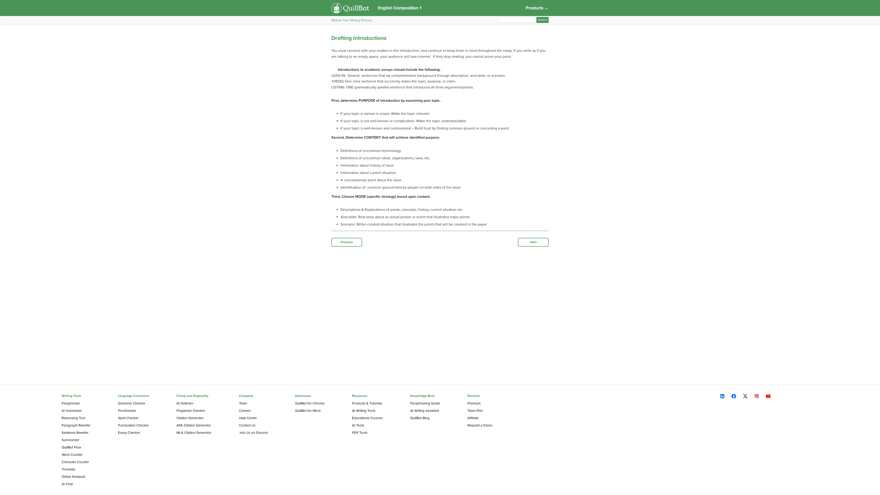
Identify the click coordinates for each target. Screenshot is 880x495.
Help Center (248, 418)
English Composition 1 (399, 8)
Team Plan (475, 411)
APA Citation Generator (193, 425)
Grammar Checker (131, 403)
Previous (347, 242)
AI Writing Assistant (424, 411)
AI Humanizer (72, 411)
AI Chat (67, 484)
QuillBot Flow (71, 447)
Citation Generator (190, 418)
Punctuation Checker (133, 425)
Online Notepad (73, 477)
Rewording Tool (73, 418)
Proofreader (127, 411)
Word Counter (72, 455)
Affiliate (473, 418)
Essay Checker (129, 433)
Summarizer (70, 440)
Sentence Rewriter (75, 433)
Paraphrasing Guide (425, 403)
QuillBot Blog (419, 418)
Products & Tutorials (367, 403)
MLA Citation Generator (194, 433)
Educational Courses (367, 418)
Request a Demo (480, 425)
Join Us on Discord (253, 433)
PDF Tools (359, 433)
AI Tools (358, 425)
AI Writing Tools (363, 411)
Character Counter (75, 462)
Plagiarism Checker (190, 411)
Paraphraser (71, 403)
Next (533, 242)
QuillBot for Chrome (309, 403)
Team (243, 403)
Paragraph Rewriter (76, 425)
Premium (474, 403)
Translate (68, 469)
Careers (245, 411)
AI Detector (184, 403)
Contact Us (247, 425)
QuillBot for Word (308, 411)
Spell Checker (128, 418)
